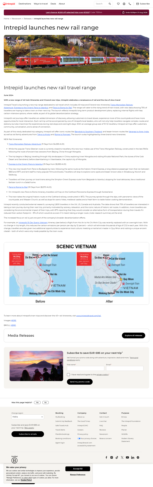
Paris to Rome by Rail (62, 108)
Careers (80, 430)
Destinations (25, 4)
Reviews (102, 430)
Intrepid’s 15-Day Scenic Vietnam (33, 222)
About (62, 4)
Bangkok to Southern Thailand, (88, 131)
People (124, 425)
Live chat (103, 421)
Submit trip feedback (63, 421)
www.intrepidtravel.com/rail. (88, 316)
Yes (37, 402)
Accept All (77, 469)
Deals (53, 4)
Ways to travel (41, 4)
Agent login (60, 443)
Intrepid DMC (82, 425)
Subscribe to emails (28, 434)
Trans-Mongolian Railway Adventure (25, 144)
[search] (100, 3)
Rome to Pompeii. (63, 134)
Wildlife (124, 434)
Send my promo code (80, 382)
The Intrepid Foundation (131, 421)
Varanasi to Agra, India (139, 131)
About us (80, 417)
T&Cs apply (29, 428)
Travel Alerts (60, 430)
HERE (13, 320)
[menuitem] (9, 3)
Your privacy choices (88, 438)
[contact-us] (130, 4)
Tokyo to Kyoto (43, 134)
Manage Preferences (77, 475)
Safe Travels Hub (61, 425)
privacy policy (102, 374)
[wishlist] (118, 4)
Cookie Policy (26, 480)
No (45, 402)
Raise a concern (105, 438)
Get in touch (104, 417)
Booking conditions (63, 438)
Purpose (125, 413)
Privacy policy (82, 434)
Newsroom (16, 18)
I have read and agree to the (90, 374)
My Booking (60, 417)
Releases (28, 18)
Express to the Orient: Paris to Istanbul (31, 108)
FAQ (101, 425)
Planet (124, 430)
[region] (76, 163)
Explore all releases (133, 335)
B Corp (124, 417)
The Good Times (83, 421)
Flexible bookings (62, 434)
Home (6, 18)
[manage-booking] (124, 4)
